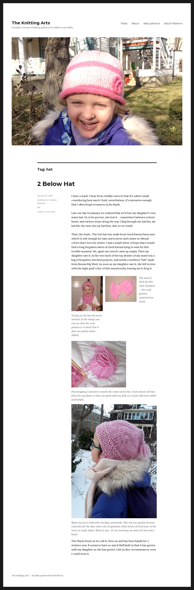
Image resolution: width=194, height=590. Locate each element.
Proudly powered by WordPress (47, 575)
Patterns (41, 203)
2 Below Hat (56, 183)
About (135, 23)
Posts (124, 23)
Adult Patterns (173, 23)
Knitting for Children (47, 200)
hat (38, 207)
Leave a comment (46, 211)
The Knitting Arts (31, 22)
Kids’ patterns (152, 23)
